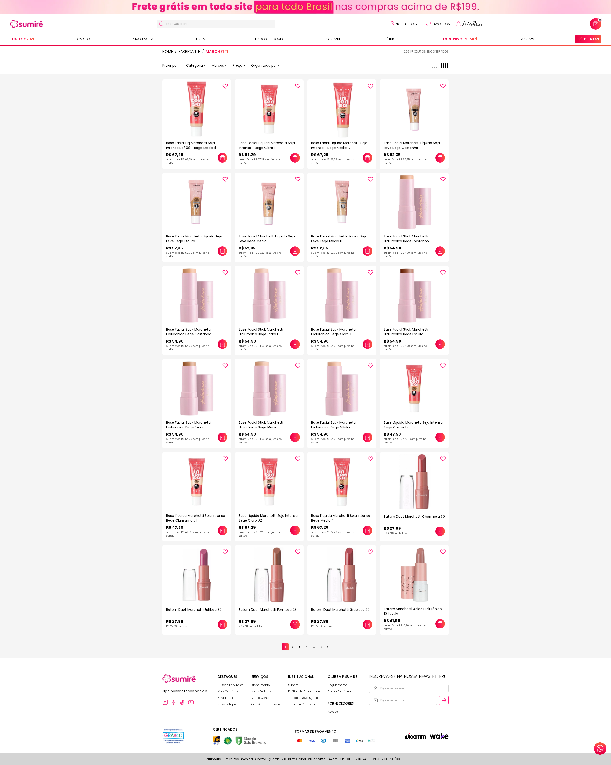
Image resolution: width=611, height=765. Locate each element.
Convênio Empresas (265, 704)
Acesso (333, 712)
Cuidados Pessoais (266, 39)
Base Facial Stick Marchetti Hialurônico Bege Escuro (406, 332)
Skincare (333, 39)
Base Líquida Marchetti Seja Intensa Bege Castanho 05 (413, 425)
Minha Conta (260, 698)
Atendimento (260, 685)
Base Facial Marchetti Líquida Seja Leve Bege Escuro (194, 238)
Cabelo (83, 39)
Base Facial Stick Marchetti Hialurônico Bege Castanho (406, 238)
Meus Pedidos (261, 691)
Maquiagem (143, 39)
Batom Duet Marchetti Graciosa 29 (340, 609)
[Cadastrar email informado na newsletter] (444, 700)
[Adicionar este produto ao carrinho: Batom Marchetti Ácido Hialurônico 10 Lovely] (440, 623)
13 (321, 647)
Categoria (194, 65)
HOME (167, 51)
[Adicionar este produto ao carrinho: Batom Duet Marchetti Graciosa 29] (367, 624)
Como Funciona (339, 691)
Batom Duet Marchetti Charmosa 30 (414, 516)
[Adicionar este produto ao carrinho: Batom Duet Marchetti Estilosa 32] (222, 624)
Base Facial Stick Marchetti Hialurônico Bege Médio (261, 425)
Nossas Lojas (408, 24)
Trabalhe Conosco (301, 704)
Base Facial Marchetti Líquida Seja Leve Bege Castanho (412, 145)
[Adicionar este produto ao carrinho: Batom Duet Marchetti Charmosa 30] (440, 531)
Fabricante (189, 51)
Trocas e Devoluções (303, 698)
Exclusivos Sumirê (460, 39)
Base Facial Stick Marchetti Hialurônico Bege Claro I (261, 332)
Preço (237, 65)
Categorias (23, 39)
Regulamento (337, 685)
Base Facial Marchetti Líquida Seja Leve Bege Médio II (339, 238)
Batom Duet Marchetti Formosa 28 (268, 609)
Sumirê (293, 685)
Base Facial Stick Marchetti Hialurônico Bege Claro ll (333, 332)
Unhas (201, 39)
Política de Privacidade (304, 691)
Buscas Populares (231, 685)
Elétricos (392, 39)
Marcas (527, 39)
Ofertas (591, 39)
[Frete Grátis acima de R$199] (305, 7)
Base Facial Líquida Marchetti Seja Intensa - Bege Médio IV (339, 145)
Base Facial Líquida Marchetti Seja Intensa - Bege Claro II (267, 145)
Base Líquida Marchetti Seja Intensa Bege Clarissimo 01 (195, 518)
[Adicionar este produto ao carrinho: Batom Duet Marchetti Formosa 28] (295, 624)
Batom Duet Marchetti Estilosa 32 (193, 609)
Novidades (225, 698)
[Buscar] (161, 24)
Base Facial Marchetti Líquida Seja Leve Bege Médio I (267, 238)
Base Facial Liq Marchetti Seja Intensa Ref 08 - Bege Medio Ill (191, 145)
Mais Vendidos (228, 691)
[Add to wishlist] (225, 86)
